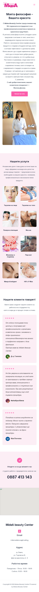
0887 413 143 (19, 477)
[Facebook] (19, 531)
